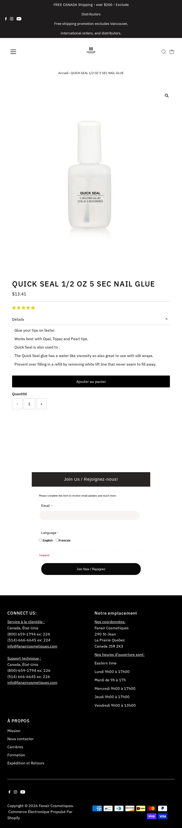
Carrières (15, 746)
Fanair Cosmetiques (56, 805)
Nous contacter (20, 738)
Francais (65, 540)
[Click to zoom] (167, 95)
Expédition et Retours (25, 763)
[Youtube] (19, 19)
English (48, 540)
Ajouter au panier (91, 381)
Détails (18, 319)
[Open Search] (164, 52)
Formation (16, 755)
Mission (13, 730)
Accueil (63, 73)
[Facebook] (6, 19)
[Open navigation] (27, 52)
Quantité (19, 393)
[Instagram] (11, 19)
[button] (23, 307)
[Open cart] (171, 52)
